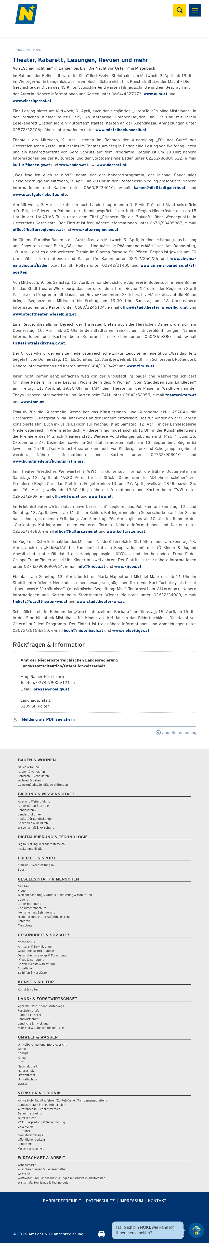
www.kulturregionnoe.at (95, 229)
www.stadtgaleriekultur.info (40, 194)
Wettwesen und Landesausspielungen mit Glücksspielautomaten (61, 1178)
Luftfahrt (24, 1131)
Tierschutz (25, 925)
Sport (21, 869)
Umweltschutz (27, 1079)
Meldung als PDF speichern (47, 719)
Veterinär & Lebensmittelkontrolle (41, 1028)
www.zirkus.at (140, 366)
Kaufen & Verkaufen (31, 772)
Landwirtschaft (28, 1019)
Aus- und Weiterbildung (34, 801)
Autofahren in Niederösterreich (39, 1109)
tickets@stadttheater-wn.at (40, 601)
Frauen (22, 890)
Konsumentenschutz (32, 908)
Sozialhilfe (25, 968)
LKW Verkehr (27, 1126)
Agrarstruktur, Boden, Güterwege (41, 1006)
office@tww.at (66, 496)
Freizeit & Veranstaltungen (36, 865)
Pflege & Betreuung (31, 960)
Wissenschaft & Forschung (36, 827)
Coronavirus (26, 942)
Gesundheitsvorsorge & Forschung (42, 955)
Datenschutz (100, 1200)
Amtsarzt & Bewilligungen (35, 946)
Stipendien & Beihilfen (33, 823)
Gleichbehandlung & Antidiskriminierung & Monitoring (55, 895)
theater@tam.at (180, 394)
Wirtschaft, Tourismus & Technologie (43, 1182)
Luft (20, 1062)
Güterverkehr (27, 1118)
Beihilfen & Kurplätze (32, 972)
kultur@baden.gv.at (31, 164)
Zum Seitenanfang (178, 732)
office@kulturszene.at (76, 531)
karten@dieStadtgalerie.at (160, 187)
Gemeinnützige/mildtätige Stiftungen (43, 784)
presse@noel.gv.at (51, 689)
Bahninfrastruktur (30, 1113)
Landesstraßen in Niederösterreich (41, 1105)
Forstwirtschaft (28, 1010)
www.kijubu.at (127, 566)
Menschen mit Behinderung (36, 912)
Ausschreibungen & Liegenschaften (42, 1169)
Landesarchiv (27, 810)
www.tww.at (100, 496)
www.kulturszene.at (126, 531)
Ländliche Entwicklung (33, 1023)
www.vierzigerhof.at (32, 100)
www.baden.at (72, 164)
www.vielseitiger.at (130, 630)
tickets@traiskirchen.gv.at (39, 343)
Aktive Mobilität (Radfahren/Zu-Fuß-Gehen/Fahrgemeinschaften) (62, 1100)
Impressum (131, 1200)
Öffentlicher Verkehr (31, 1139)
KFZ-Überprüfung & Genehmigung (41, 1122)
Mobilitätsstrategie (30, 1135)
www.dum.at (155, 93)
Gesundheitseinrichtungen (36, 951)
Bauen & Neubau (29, 767)
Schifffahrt (25, 1144)
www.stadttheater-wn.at (100, 601)
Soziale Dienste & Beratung (36, 964)
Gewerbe (24, 1174)
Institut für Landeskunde (34, 819)
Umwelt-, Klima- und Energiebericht (42, 1044)
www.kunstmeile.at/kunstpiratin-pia (48, 461)
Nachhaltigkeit (27, 1066)
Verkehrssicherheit (31, 1148)
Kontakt (157, 1200)
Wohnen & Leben (29, 780)
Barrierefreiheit (62, 1200)
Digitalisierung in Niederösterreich (41, 844)
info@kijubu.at (91, 566)
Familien (23, 886)
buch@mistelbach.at (83, 630)
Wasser (23, 1083)
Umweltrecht (26, 1075)
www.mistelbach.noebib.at (121, 129)
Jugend (23, 899)
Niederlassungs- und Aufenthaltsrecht (44, 917)
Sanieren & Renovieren (33, 776)
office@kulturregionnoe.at (38, 229)
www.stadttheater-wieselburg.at (44, 314)
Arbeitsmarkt (27, 1165)
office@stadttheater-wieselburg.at (154, 307)
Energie (23, 1053)
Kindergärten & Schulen (34, 806)
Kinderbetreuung (29, 904)
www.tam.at (32, 401)
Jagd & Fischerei (29, 1015)
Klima (21, 1057)
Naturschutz (26, 1071)
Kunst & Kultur (28, 989)
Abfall (22, 1049)
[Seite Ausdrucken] (101, 1236)
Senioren (24, 921)
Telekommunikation (31, 849)
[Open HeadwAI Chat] (196, 1230)
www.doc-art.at (112, 164)
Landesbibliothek (29, 814)
